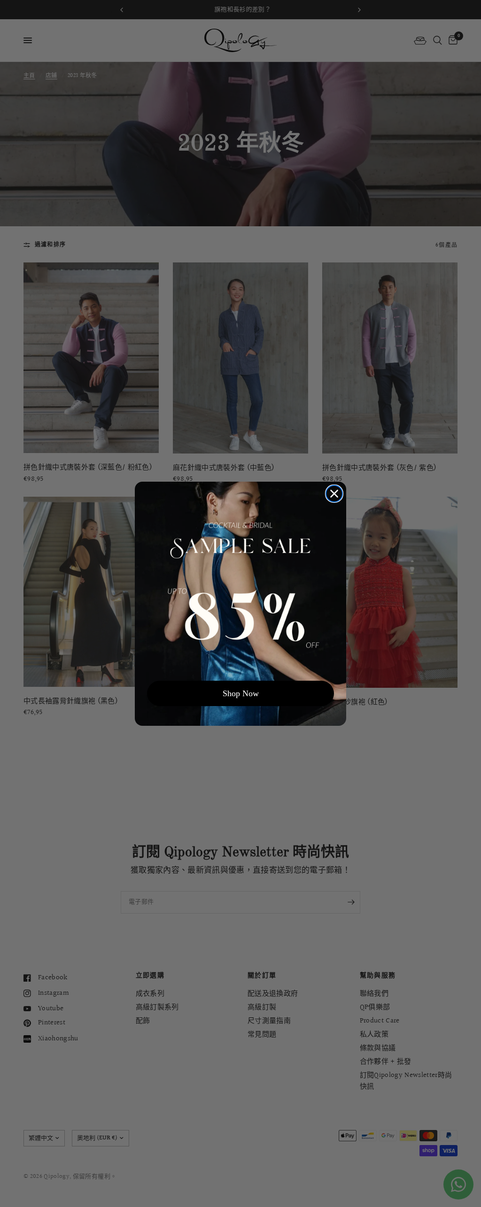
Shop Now (241, 693)
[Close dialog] (334, 493)
